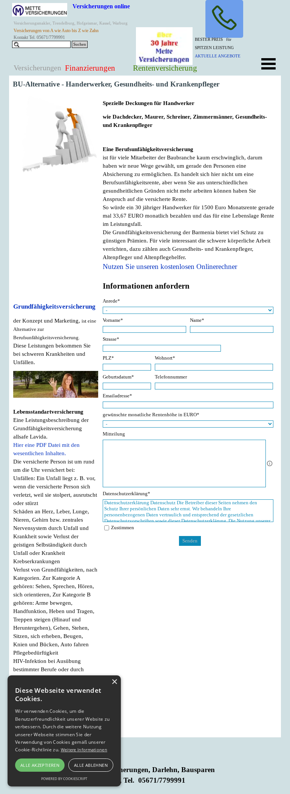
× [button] (114, 682)
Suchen (79, 44)
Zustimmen (122, 527)
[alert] (64, 730)
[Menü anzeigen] (268, 64)
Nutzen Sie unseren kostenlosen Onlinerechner (170, 266)
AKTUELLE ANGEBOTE (218, 56)
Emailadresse (117, 396)
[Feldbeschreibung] (269, 463)
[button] (224, 19)
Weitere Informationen (84, 749)
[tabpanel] (223, 47)
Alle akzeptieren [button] (39, 765)
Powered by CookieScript (64, 778)
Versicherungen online (101, 6)
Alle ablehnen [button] (91, 765)
